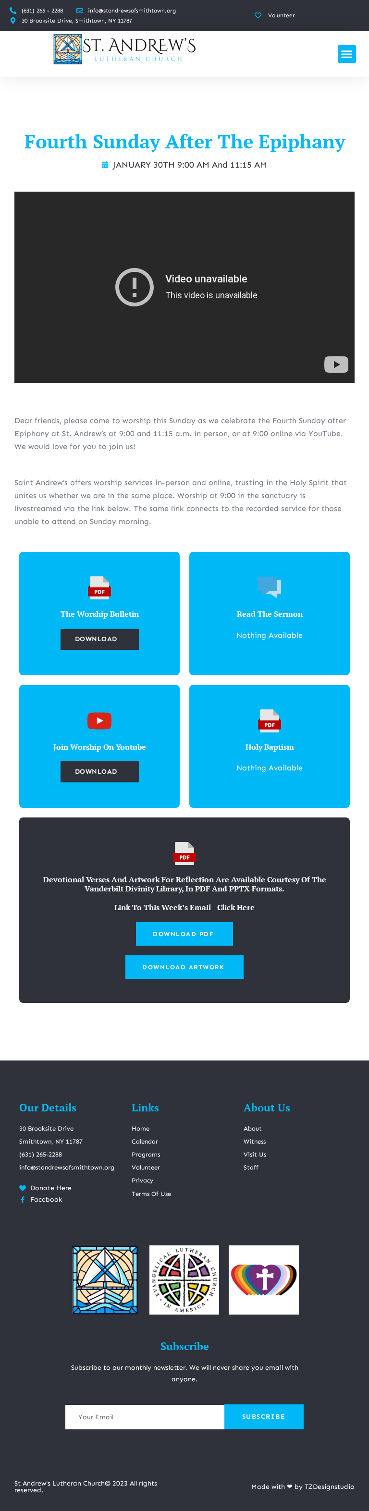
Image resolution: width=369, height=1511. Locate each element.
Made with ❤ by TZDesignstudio (303, 1487)
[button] (347, 54)
